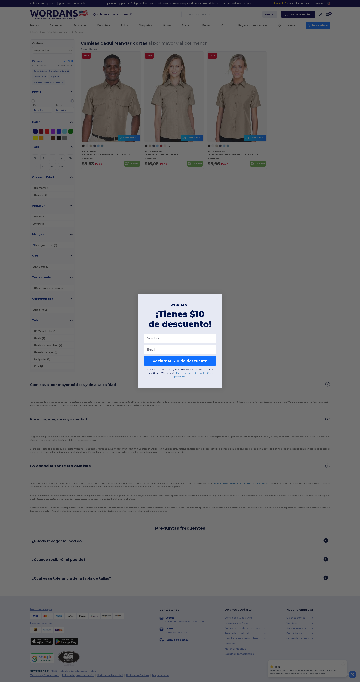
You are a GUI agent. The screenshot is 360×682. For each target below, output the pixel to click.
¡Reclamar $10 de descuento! (180, 361)
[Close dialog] (217, 299)
